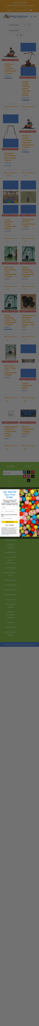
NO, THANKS (10, 525)
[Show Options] (17, 518)
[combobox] (3, 511)
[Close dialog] (37, 491)
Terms (8, 534)
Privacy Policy (3, 534)
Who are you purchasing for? (9, 515)
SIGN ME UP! (10, 522)
